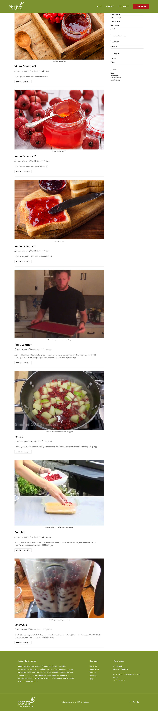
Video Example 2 (25, 156)
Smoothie (21, 624)
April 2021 (114, 47)
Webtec (86, 702)
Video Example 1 (25, 246)
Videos (46, 71)
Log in (112, 73)
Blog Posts (48, 350)
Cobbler (20, 532)
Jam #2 (19, 436)
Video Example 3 (25, 66)
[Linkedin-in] (137, 702)
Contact (109, 6)
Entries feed (114, 75)
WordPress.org (115, 80)
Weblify (78, 702)
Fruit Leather (23, 344)
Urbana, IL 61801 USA (120, 669)
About (99, 6)
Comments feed (116, 78)
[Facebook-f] (129, 702)
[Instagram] (133, 702)
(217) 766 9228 (119, 680)
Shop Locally (123, 6)
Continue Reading (23, 81)
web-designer (22, 71)
